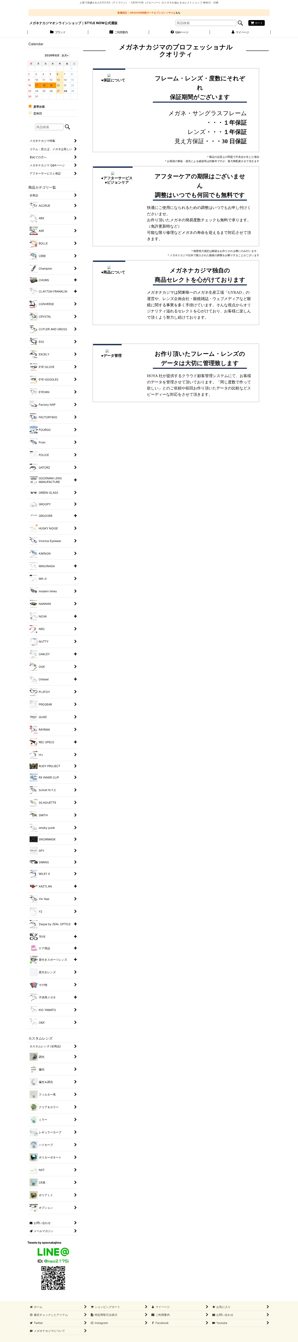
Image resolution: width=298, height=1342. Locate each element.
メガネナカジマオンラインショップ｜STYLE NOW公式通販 (73, 23)
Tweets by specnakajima (44, 1242)
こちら (176, 12)
